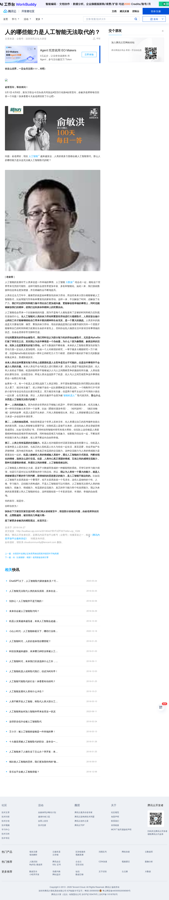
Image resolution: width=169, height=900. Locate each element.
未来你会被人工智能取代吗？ (24, 611)
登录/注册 (156, 11)
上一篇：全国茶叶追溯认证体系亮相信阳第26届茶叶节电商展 (32, 553)
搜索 (136, 18)
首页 (5, 19)
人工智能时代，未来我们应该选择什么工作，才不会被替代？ (34, 661)
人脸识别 (33, 861)
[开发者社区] (28, 11)
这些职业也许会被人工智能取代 (25, 721)
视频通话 (126, 861)
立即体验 (89, 54)
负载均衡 (56, 871)
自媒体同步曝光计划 (47, 812)
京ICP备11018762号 (108, 894)
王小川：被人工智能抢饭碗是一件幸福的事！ (32, 731)
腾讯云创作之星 (81, 820)
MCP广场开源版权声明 (121, 829)
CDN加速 (103, 861)
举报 (98, 38)
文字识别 (103, 871)
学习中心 (6, 829)
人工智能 (33, 156)
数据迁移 (80, 874)
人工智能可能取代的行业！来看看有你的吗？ (32, 681)
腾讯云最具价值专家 (83, 812)
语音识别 (80, 864)
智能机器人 (69, 395)
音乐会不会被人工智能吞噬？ (24, 771)
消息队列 (103, 851)
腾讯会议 (56, 861)
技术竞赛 (42, 825)
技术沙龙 (6, 820)
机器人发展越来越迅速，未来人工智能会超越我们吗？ (34, 621)
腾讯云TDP (79, 825)
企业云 (79, 861)
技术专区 (6, 837)
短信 (78, 871)
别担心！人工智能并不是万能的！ (26, 601)
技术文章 (6, 812)
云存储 (55, 854)
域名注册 (33, 851)
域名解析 (33, 854)
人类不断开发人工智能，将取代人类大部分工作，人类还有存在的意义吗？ (34, 701)
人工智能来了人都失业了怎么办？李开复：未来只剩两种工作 (34, 751)
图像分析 (149, 861)
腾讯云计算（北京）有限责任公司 (66, 894)
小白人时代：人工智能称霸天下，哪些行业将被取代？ (34, 631)
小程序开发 (34, 874)
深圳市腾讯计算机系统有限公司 (52, 890)
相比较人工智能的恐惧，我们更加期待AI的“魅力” (34, 761)
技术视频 (6, 825)
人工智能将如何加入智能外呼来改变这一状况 (32, 711)
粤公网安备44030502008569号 (116, 890)
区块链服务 (80, 851)
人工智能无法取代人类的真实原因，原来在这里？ (34, 590)
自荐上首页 (43, 820)
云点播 (125, 871)
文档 (114, 11)
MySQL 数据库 (35, 864)
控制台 (135, 11)
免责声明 (115, 816)
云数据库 (149, 851)
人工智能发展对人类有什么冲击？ (26, 691)
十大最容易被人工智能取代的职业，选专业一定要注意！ (34, 741)
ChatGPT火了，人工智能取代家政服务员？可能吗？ (34, 580)
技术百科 (6, 833)
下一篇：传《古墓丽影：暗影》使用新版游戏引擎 (27, 557)
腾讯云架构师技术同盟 (84, 816)
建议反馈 (124, 11)
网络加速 (126, 851)
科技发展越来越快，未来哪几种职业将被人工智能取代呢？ (34, 651)
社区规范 (115, 812)
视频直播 (80, 854)
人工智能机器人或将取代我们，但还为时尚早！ (33, 671)
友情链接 (115, 825)
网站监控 (56, 874)
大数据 (69, 282)
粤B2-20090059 (91, 890)
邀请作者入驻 (44, 816)
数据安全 (33, 871)
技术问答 (6, 816)
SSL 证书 (56, 864)
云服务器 (56, 851)
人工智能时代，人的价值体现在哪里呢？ (30, 641)
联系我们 (115, 820)
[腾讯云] (9, 11)
